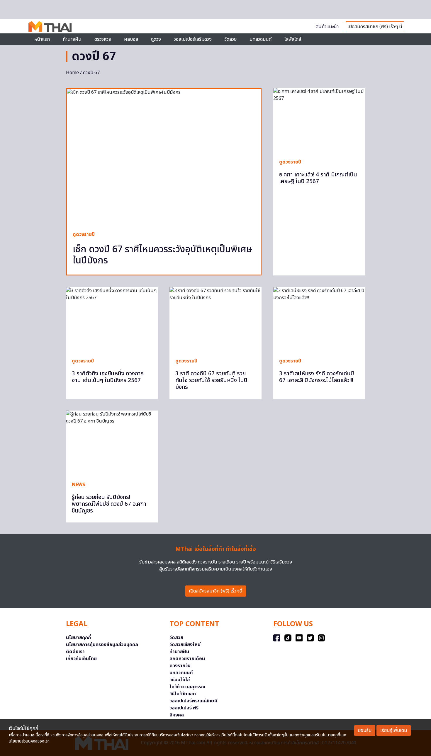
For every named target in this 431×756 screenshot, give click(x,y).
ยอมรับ (364, 730)
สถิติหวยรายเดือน (187, 658)
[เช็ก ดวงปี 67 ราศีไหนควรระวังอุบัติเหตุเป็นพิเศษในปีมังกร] (164, 157)
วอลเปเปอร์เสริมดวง (193, 39)
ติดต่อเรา (75, 651)
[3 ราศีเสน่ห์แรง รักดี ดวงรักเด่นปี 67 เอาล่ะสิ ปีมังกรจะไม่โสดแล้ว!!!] (319, 319)
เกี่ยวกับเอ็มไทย (81, 658)
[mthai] (50, 26)
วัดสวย (231, 39)
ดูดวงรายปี (84, 234)
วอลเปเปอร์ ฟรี (183, 707)
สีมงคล (176, 714)
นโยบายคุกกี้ (78, 637)
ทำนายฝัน (72, 39)
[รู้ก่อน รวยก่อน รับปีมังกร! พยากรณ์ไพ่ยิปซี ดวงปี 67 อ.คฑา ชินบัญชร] (112, 443)
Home (72, 72)
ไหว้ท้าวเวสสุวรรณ (187, 686)
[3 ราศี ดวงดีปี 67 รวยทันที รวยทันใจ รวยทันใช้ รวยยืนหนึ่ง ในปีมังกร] (215, 319)
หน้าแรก (42, 39)
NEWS (78, 484)
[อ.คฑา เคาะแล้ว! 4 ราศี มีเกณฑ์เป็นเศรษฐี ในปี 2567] (319, 120)
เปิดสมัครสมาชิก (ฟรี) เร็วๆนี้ (215, 591)
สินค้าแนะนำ (327, 26)
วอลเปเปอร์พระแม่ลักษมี (193, 700)
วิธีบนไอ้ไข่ (179, 679)
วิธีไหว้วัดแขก (182, 693)
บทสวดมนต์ (261, 39)
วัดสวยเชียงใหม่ (185, 644)
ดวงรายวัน (180, 665)
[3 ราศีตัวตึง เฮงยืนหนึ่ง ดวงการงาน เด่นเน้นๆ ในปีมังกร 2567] (112, 319)
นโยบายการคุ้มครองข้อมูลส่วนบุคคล (102, 644)
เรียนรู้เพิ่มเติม (393, 730)
